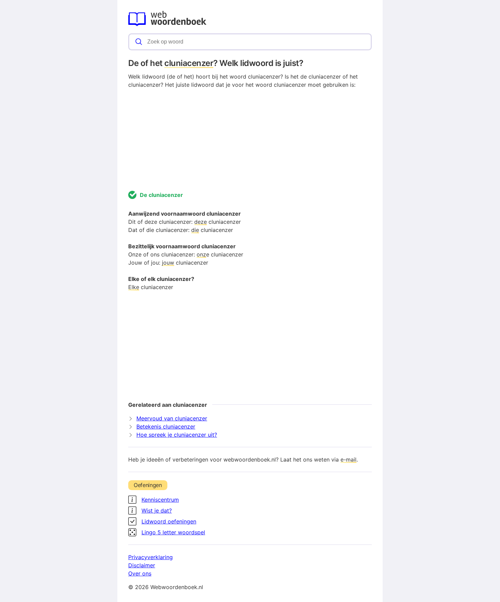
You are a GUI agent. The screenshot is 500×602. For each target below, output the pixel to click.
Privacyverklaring (150, 557)
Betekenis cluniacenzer (165, 426)
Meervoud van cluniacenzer (171, 418)
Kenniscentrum (160, 499)
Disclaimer (141, 565)
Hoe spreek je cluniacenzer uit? (176, 434)
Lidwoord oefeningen (168, 521)
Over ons (139, 573)
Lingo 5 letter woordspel (173, 532)
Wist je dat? (156, 510)
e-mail (348, 459)
